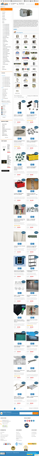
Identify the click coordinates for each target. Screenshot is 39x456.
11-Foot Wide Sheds (6, 32)
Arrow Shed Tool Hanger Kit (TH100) (32, 296)
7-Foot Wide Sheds (6, 28)
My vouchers (34, 436)
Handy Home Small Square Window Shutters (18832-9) (19, 271)
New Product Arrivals (4, 436)
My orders (33, 435)
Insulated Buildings (6, 50)
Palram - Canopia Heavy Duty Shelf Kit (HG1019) (32, 397)
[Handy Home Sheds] (25, 69)
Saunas (3, 66)
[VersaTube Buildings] (25, 85)
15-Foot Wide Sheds (6, 34)
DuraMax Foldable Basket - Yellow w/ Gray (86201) (32, 167)
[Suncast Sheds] (34, 80)
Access (3, 125)
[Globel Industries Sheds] (34, 63)
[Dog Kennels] (17, 58)
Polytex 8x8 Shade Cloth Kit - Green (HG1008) (19, 346)
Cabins (4, 62)
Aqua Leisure (4, 130)
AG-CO (3, 126)
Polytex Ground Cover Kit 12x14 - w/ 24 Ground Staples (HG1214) (19, 320)
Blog (1, 433)
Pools (3, 21)
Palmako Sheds (5, 64)
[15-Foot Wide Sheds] (34, 47)
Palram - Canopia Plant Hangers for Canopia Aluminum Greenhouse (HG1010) (18, 168)
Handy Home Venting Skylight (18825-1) (32, 346)
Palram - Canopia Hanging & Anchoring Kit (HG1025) (32, 141)
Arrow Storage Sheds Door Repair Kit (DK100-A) (32, 115)
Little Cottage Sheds (6, 53)
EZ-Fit (4, 42)
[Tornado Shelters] (17, 85)
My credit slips (34, 433)
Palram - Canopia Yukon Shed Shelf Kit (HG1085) (31, 371)
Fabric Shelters (5, 44)
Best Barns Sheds (5, 37)
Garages (4, 45)
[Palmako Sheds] (17, 91)
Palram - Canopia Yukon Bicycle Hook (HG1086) (18, 115)
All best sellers (5, 170)
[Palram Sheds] (34, 74)
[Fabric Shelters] (17, 63)
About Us (17, 432)
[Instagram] (31, 421)
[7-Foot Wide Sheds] (17, 41)
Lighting (3, 18)
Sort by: (15, 97)
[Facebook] (25, 421)
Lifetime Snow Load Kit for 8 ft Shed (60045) (19, 371)
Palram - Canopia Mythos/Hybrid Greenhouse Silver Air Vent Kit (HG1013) (19, 397)
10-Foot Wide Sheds (6, 30)
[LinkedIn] (33, 421)
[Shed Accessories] (17, 80)
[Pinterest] (29, 421)
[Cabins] (34, 85)
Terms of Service (19, 440)
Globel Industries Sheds (7, 46)
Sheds (3, 9)
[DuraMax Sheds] (25, 58)
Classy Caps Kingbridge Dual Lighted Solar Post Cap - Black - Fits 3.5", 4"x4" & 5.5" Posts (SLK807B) (9, 160)
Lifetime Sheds (5, 52)
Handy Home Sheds (6, 49)
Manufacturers (4, 121)
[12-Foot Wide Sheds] (25, 47)
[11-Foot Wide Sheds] (17, 47)
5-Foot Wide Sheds (6, 25)
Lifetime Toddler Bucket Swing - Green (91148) (8, 146)
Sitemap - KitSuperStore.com (4, 440)
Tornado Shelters (6, 60)
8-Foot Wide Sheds (6, 29)
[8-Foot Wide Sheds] (25, 41)
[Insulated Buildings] (34, 69)
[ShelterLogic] (25, 80)
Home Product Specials (4, 435)
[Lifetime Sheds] (17, 74)
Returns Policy (18, 435)
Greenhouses (5, 48)
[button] (2, 453)
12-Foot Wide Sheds (6, 33)
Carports (4, 38)
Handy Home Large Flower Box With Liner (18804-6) (32, 247)
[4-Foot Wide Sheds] (17, 36)
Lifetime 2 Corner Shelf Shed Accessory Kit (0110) (19, 141)
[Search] (36, 4)
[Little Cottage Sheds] (25, 74)
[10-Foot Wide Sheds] (34, 41)
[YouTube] (27, 421)
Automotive (4, 69)
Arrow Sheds (5, 36)
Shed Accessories (6, 56)
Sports (3, 67)
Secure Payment (19, 436)
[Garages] (25, 63)
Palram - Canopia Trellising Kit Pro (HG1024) (19, 296)
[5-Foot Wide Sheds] (25, 36)
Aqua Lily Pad (4, 131)
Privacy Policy (3, 437)
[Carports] (34, 52)
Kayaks (3, 16)
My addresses (34, 432)
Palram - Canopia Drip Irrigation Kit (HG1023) (31, 220)
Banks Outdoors (5, 135)
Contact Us (18, 433)
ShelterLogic (5, 57)
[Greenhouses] (17, 69)
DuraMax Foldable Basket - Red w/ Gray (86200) (19, 194)
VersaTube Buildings (6, 61)
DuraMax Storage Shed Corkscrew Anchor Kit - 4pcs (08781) (32, 194)
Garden (3, 15)
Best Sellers (2, 432)
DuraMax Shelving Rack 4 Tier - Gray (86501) (32, 271)
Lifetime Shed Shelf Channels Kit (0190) (19, 247)
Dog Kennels (5, 40)
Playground (4, 19)
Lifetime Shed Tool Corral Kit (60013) (32, 320)
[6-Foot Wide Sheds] (34, 36)
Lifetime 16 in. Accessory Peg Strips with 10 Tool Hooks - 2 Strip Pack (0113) (19, 220)
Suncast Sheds (5, 58)
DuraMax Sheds (5, 41)
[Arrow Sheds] (17, 52)
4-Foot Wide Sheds (6, 24)
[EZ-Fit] (34, 58)
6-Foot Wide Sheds (6, 26)
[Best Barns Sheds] (25, 52)
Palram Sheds (5, 54)
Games (3, 13)
